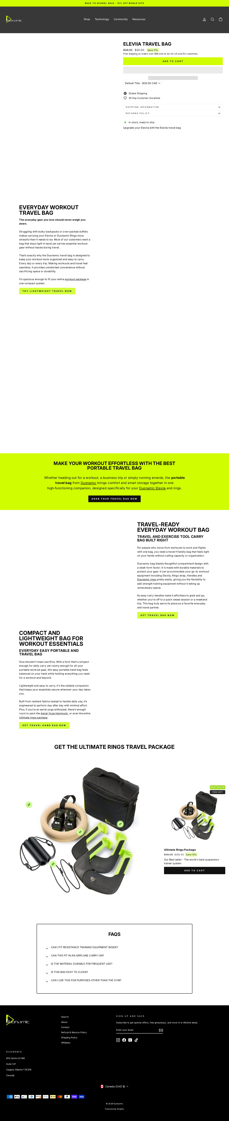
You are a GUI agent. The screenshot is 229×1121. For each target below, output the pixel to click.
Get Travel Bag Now (158, 615)
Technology (102, 19)
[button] (173, 70)
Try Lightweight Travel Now (47, 291)
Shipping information (142, 107)
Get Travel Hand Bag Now (44, 725)
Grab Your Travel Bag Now (115, 499)
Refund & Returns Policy (74, 1032)
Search (65, 1017)
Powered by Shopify (114, 1109)
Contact (65, 1027)
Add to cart (194, 870)
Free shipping (130, 53)
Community (121, 19)
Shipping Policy (69, 1037)
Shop (87, 19)
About (64, 1022)
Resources (138, 19)
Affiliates (65, 1042)
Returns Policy (138, 113)
